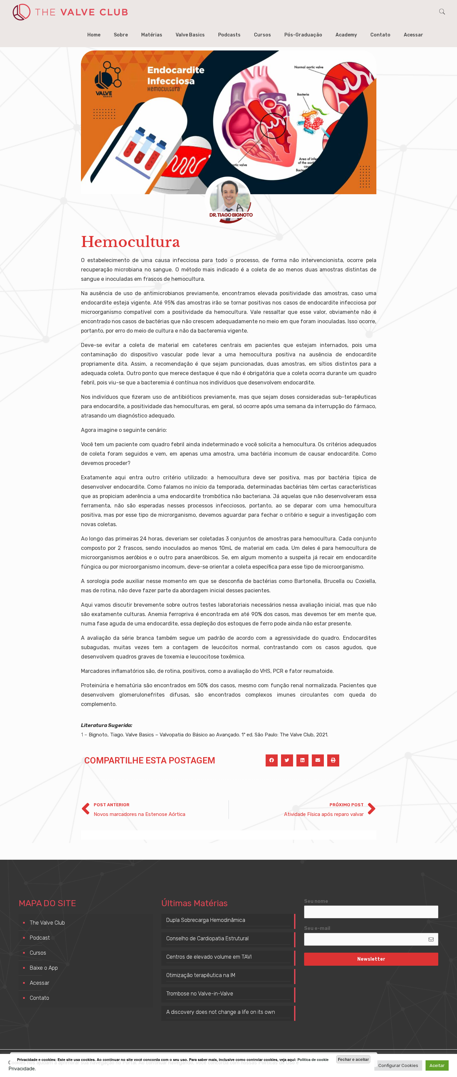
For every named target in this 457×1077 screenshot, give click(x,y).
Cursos (38, 953)
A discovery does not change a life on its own (220, 1012)
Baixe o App (44, 968)
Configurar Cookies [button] (398, 1065)
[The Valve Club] (69, 11)
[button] (272, 760)
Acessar (39, 983)
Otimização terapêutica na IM (201, 975)
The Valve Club (47, 923)
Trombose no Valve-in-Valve (199, 993)
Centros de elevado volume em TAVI (209, 957)
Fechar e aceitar (353, 1059)
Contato (39, 998)
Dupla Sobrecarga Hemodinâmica (205, 920)
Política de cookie (313, 1059)
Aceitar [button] (437, 1065)
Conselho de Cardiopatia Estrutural (207, 938)
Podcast (40, 938)
